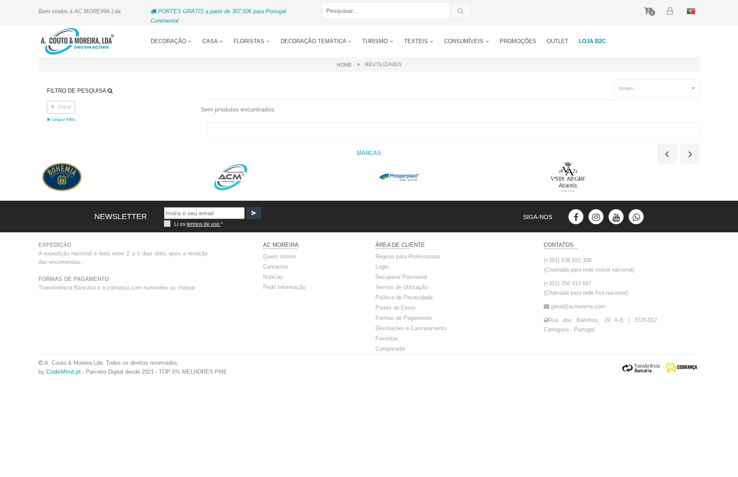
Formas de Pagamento (403, 318)
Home (344, 65)
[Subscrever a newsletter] (253, 213)
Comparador (390, 348)
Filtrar (64, 107)
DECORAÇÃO (169, 41)
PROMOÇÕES (518, 41)
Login (382, 266)
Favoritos (386, 338)
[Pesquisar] (460, 10)
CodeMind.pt (63, 371)
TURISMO (376, 41)
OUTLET (557, 41)
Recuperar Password (401, 277)
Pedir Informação (284, 287)
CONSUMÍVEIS (464, 41)
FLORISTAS (250, 41)
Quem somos (279, 256)
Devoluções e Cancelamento (410, 328)
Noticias (273, 277)
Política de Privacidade (404, 297)
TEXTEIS (417, 41)
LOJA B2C (592, 41)
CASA (210, 41)
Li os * (198, 224)
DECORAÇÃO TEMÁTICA (314, 41)
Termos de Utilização (401, 287)
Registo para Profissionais (407, 256)
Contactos (275, 266)
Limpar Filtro (63, 119)
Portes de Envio (395, 307)
